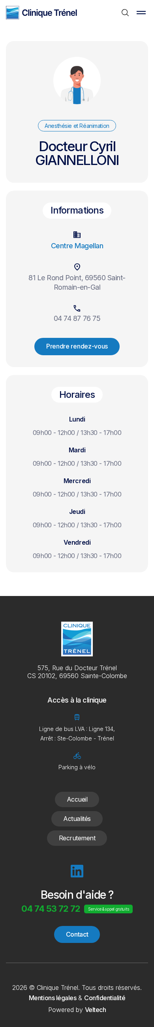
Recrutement (77, 838)
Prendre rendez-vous (77, 346)
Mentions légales (52, 998)
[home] (41, 12)
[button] (141, 12)
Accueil (77, 799)
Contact (77, 934)
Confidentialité (104, 998)
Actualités (76, 819)
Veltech (95, 1010)
